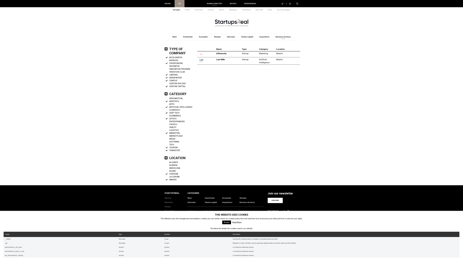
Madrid (173, 180)
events (270, 10)
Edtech (172, 118)
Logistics (174, 130)
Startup (173, 80)
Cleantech (174, 110)
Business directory (214, 3)
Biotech (221, 10)
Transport (174, 150)
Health (172, 127)
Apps (171, 104)
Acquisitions (264, 37)
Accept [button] (226, 222)
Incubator (174, 66)
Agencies (173, 60)
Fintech (187, 10)
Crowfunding (176, 63)
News (174, 37)
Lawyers (173, 75)
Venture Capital (177, 86)
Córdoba (173, 174)
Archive (168, 3)
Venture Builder (177, 83)
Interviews (231, 37)
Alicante (173, 162)
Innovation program (179, 69)
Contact (168, 207)
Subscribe (275, 200)
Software (174, 142)
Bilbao (172, 171)
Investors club (177, 72)
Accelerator (175, 57)
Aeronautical (176, 98)
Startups (217, 37)
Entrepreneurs (250, 3)
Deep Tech (174, 113)
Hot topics (176, 10)
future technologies (283, 10)
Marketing (174, 133)
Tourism (173, 147)
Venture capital (247, 37)
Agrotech (174, 101)
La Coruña (174, 177)
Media (172, 139)
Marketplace (233, 10)
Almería (173, 165)
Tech (171, 144)
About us (168, 198)
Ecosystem (203, 37)
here (242, 219)
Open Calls (259, 10)
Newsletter (179, 3)
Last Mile (220, 59)
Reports (233, 3)
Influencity (221, 53)
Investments (188, 37)
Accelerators (246, 10)
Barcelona (174, 168)
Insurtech (211, 10)
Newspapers (175, 78)
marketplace (176, 136)
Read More (237, 222)
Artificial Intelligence (180, 107)
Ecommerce (199, 10)
